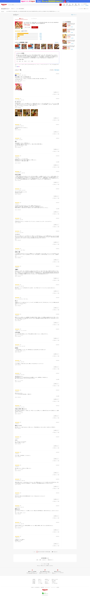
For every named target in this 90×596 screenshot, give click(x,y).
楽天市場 (2, 11)
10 (49, 551)
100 (52, 551)
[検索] (60, 5)
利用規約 (55, 64)
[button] (67, 5)
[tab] (21, 18)
